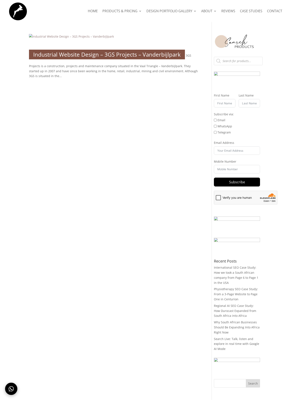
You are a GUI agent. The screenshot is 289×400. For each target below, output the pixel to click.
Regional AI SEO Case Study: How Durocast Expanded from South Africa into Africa (235, 311)
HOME (93, 11)
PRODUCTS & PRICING (120, 11)
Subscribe (237, 182)
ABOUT (206, 11)
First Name (221, 95)
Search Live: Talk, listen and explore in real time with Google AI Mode (236, 344)
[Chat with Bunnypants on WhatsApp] (11, 389)
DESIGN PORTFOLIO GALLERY (169, 11)
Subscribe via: (224, 114)
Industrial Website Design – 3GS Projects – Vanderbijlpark (107, 54)
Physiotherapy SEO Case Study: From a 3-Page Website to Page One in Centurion (236, 294)
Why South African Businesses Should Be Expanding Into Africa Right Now (237, 327)
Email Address (224, 143)
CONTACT (274, 11)
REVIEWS (228, 11)
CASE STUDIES (251, 11)
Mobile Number (225, 161)
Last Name (246, 95)
